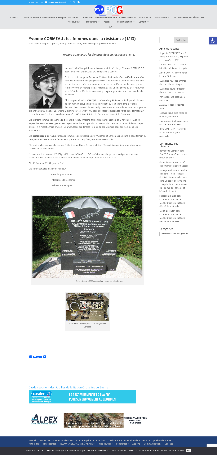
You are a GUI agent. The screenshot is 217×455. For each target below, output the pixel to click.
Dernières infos (74, 43)
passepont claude (167, 195)
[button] (213, 40)
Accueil (12, 17)
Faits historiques (90, 43)
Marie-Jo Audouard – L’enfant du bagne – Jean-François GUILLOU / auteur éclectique (173, 174)
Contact (142, 22)
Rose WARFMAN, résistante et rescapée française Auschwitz (172, 132)
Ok (188, 450)
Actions (107, 22)
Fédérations (91, 22)
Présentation (161, 17)
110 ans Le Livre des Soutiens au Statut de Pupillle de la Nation (50, 17)
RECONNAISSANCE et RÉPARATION (188, 17)
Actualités (143, 17)
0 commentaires (108, 43)
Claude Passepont (41, 43)
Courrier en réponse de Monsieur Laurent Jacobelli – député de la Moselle (173, 203)
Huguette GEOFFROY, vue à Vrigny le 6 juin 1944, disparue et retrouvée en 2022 (173, 57)
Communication (124, 22)
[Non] (213, 450)
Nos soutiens (73, 22)
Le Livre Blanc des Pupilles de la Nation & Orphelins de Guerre (108, 17)
